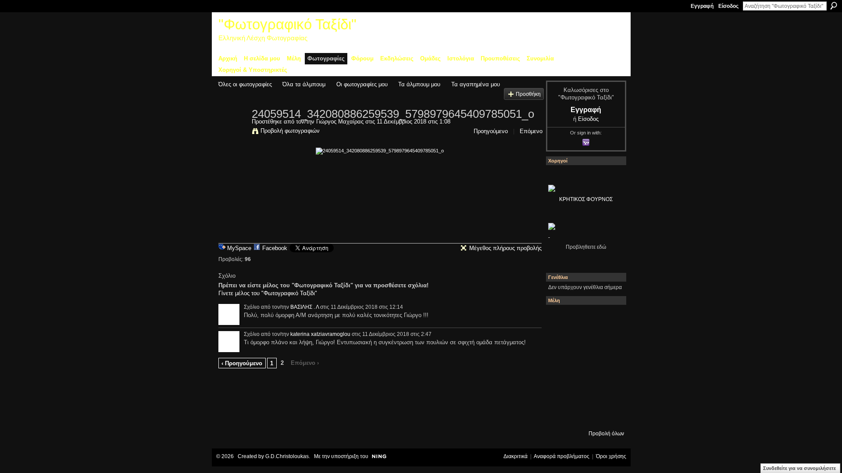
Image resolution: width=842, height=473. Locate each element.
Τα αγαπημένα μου (475, 84)
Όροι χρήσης (611, 456)
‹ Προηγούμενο (241, 363)
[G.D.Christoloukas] (607, 413)
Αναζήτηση (833, 6)
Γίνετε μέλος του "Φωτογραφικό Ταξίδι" (267, 293)
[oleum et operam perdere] (583, 319)
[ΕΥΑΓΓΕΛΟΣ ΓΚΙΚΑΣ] (583, 390)
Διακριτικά (515, 456)
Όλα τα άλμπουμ (303, 84)
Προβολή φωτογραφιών (290, 130)
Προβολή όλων (606, 434)
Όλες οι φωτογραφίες (245, 84)
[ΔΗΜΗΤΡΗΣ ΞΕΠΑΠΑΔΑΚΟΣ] (607, 342)
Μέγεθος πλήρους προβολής (505, 248)
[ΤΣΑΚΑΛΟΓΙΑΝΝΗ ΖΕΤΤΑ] (560, 413)
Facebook (274, 248)
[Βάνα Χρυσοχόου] (583, 342)
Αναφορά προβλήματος (561, 456)
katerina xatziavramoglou (320, 334)
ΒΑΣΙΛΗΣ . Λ (304, 307)
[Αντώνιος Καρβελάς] (583, 413)
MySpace (239, 248)
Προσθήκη (528, 94)
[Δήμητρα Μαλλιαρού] (607, 319)
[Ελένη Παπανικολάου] (607, 366)
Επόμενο (531, 131)
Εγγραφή (702, 6)
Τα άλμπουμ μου (419, 84)
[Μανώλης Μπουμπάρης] (560, 390)
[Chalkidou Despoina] (560, 342)
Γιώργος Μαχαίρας (340, 121)
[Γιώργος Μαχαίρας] (232, 132)
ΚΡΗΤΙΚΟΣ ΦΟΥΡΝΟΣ (586, 199)
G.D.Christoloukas (287, 456)
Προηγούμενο (491, 131)
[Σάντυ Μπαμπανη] (607, 390)
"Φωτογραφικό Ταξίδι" (287, 24)
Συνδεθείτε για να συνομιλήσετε (799, 468)
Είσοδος (728, 6)
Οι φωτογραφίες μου (362, 84)
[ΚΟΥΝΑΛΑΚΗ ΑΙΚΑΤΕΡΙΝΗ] (560, 319)
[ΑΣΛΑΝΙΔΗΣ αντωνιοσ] (560, 366)
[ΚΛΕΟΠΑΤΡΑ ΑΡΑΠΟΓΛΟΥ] (583, 366)
